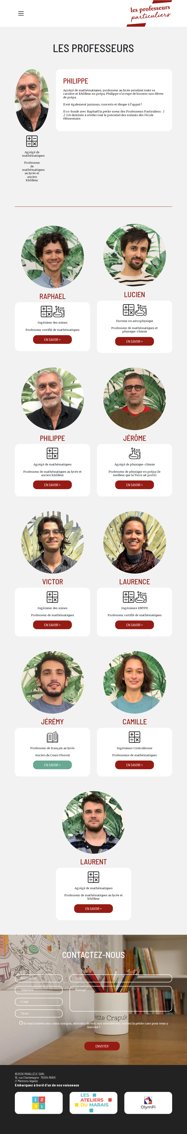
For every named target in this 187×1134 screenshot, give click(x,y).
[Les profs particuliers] (149, 13)
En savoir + (52, 339)
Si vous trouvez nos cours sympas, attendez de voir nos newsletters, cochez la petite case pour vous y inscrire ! (95, 1025)
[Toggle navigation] (21, 13)
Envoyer (102, 1046)
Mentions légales (28, 1081)
